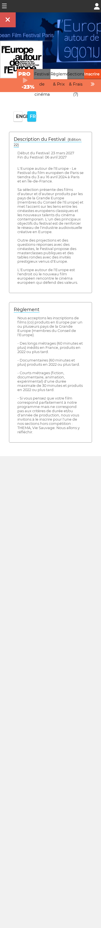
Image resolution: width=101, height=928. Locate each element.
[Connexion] (97, 6)
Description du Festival (48, 142)
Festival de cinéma (42, 84)
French (33, 116)
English (19, 116)
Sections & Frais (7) (76, 84)
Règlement (27, 309)
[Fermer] (8, 19)
